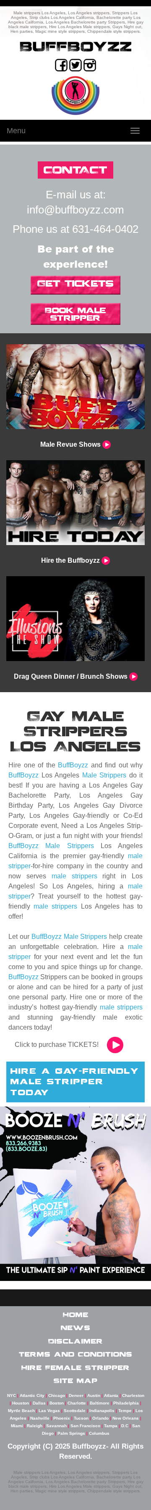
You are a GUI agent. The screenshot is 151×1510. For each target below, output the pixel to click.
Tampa (110, 1425)
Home (76, 1314)
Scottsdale (75, 1410)
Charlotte (77, 1403)
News (76, 1327)
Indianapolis (102, 1410)
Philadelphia (126, 1403)
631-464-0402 (105, 229)
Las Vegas (49, 1410)
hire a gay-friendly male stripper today (74, 1081)
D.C (124, 1425)
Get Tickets (75, 283)
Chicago (56, 1395)
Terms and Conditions (76, 1354)
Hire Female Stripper (75, 1367)
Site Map (76, 1380)
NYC (11, 1395)
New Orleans (125, 1418)
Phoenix (61, 1418)
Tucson (81, 1418)
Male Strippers (104, 775)
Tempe (125, 1410)
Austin (93, 1395)
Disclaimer (75, 1341)
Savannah (56, 1425)
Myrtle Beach (21, 1410)
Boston (56, 1403)
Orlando (100, 1418)
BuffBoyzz (73, 765)
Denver (76, 1395)
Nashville (39, 1418)
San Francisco (85, 1425)
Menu (16, 130)
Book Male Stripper (75, 314)
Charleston (133, 1395)
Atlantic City (32, 1395)
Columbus (99, 1433)
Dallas (39, 1403)
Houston (20, 1403)
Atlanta (111, 1395)
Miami (17, 1425)
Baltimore (99, 1403)
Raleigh (34, 1425)
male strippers (74, 876)
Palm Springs (71, 1433)
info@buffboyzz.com (75, 209)
